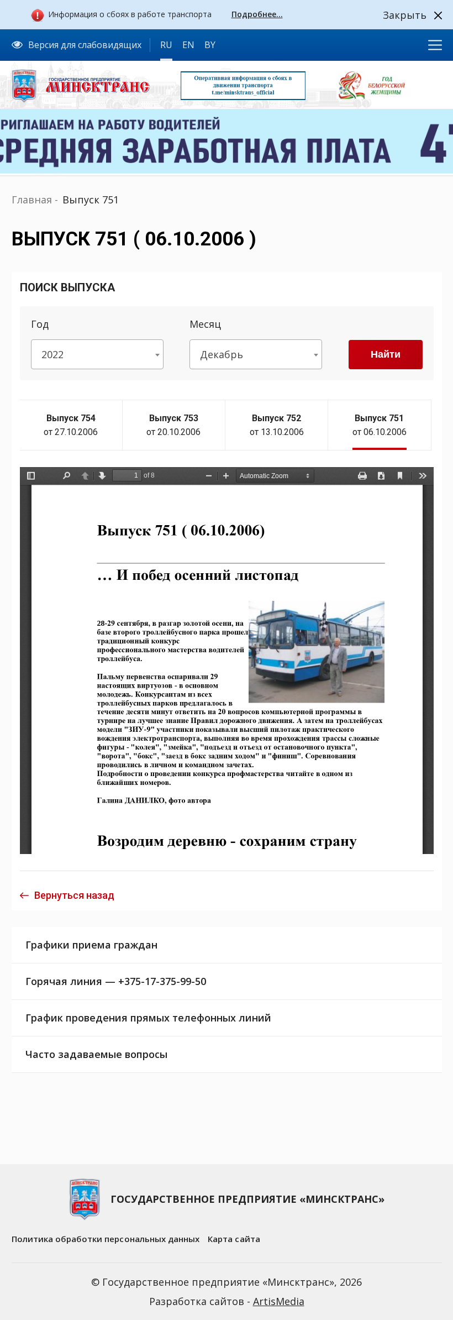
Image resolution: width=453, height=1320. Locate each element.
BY (209, 45)
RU (166, 45)
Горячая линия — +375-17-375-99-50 (115, 981)
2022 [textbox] (52, 354)
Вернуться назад (74, 895)
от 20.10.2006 (173, 425)
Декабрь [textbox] (221, 354)
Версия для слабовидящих (84, 45)
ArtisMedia (278, 1301)
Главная (32, 199)
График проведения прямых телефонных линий (148, 1017)
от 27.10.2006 (71, 425)
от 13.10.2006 (277, 425)
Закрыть (404, 15)
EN (188, 45)
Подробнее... (257, 14)
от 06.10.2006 (379, 425)
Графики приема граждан (91, 944)
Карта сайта (234, 1238)
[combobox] (97, 354)
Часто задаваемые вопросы (96, 1054)
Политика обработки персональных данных (106, 1238)
